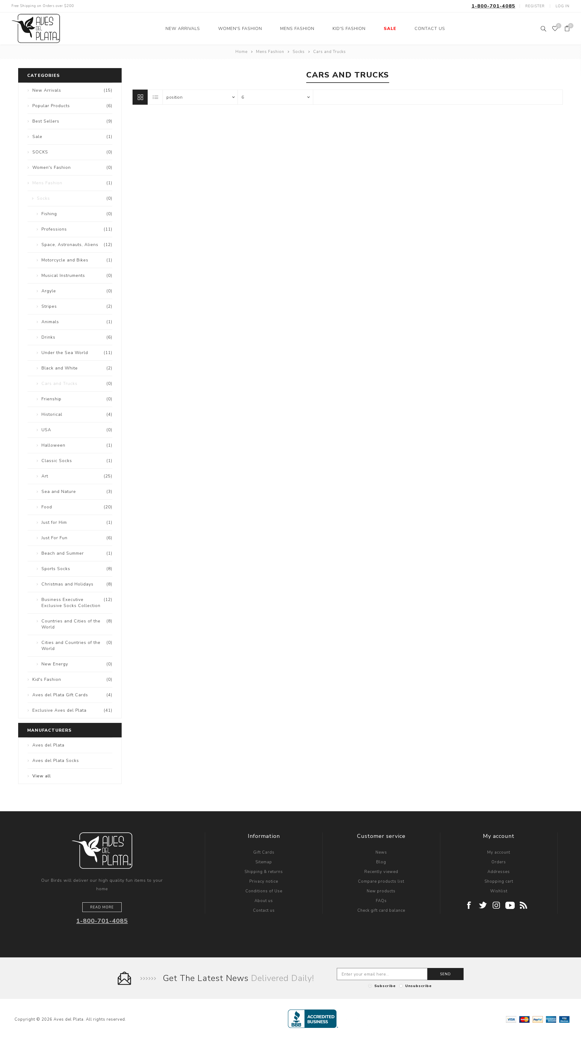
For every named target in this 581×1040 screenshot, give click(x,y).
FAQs (381, 901)
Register (535, 6)
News (381, 852)
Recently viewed (381, 871)
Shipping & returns (264, 871)
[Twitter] (483, 906)
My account (498, 852)
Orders (498, 862)
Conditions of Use (263, 891)
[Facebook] (469, 906)
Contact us (264, 910)
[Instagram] (496, 906)
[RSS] (523, 906)
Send (445, 974)
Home (241, 51)
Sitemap (263, 862)
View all (41, 776)
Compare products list (381, 881)
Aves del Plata (48, 745)
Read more (102, 907)
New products (381, 891)
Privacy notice (263, 881)
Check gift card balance (381, 910)
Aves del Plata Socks (55, 760)
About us (263, 901)
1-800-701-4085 (493, 6)
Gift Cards (263, 852)
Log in (563, 6)
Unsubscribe (418, 985)
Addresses (498, 871)
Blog (381, 862)
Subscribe (385, 985)
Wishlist (498, 891)
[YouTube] (510, 906)
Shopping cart (498, 881)
